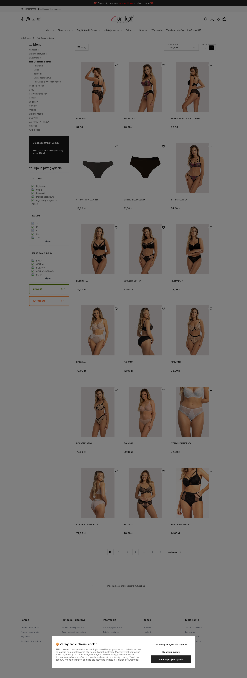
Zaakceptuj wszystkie (171, 659)
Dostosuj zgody (171, 652)
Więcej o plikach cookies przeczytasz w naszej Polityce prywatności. (101, 659)
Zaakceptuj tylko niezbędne (171, 644)
